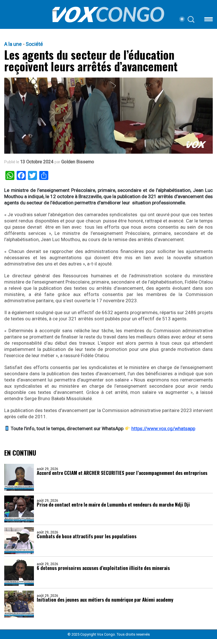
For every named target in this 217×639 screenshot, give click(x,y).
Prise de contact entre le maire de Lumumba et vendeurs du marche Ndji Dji (113, 504)
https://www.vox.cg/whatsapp (163, 428)
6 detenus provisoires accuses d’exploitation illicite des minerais (103, 568)
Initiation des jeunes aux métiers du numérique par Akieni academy (105, 599)
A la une (13, 44)
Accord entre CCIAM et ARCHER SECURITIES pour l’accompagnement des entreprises (122, 472)
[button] (208, 20)
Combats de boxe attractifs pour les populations (86, 536)
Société (34, 44)
